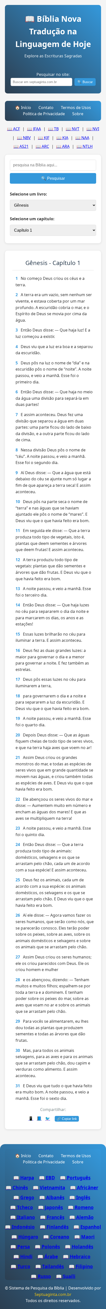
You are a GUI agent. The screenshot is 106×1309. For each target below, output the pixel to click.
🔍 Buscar (85, 82)
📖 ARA (63, 146)
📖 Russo (41, 1276)
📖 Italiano (22, 1217)
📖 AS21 (21, 146)
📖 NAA (82, 137)
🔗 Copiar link (67, 1119)
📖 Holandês (79, 1246)
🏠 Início (23, 107)
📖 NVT (72, 129)
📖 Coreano (56, 1237)
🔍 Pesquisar (53, 178)
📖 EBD (47, 1178)
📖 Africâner (84, 1187)
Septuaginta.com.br (53, 1294)
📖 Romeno (81, 1207)
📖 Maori (84, 1237)
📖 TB (53, 129)
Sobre (77, 113)
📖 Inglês (79, 1197)
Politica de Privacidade (44, 113)
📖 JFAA (34, 129)
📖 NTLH (85, 146)
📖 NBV (24, 137)
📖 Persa (20, 1246)
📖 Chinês (17, 1187)
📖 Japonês (50, 1207)
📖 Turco (20, 1266)
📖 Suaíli (65, 1276)
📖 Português (75, 1178)
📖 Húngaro (24, 1237)
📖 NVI (93, 129)
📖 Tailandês (49, 1266)
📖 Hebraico (76, 1256)
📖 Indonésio (20, 1227)
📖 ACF (13, 129)
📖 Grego (23, 1197)
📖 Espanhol (87, 1227)
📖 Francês (52, 1217)
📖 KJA (62, 137)
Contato (45, 107)
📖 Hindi (23, 1256)
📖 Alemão (81, 1217)
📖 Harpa (23, 1178)
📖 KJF (43, 137)
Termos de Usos (76, 107)
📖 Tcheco (21, 1207)
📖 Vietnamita (49, 1187)
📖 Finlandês (54, 1227)
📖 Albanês (51, 1197)
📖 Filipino (81, 1266)
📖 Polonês (47, 1246)
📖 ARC (42, 146)
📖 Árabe (47, 1256)
